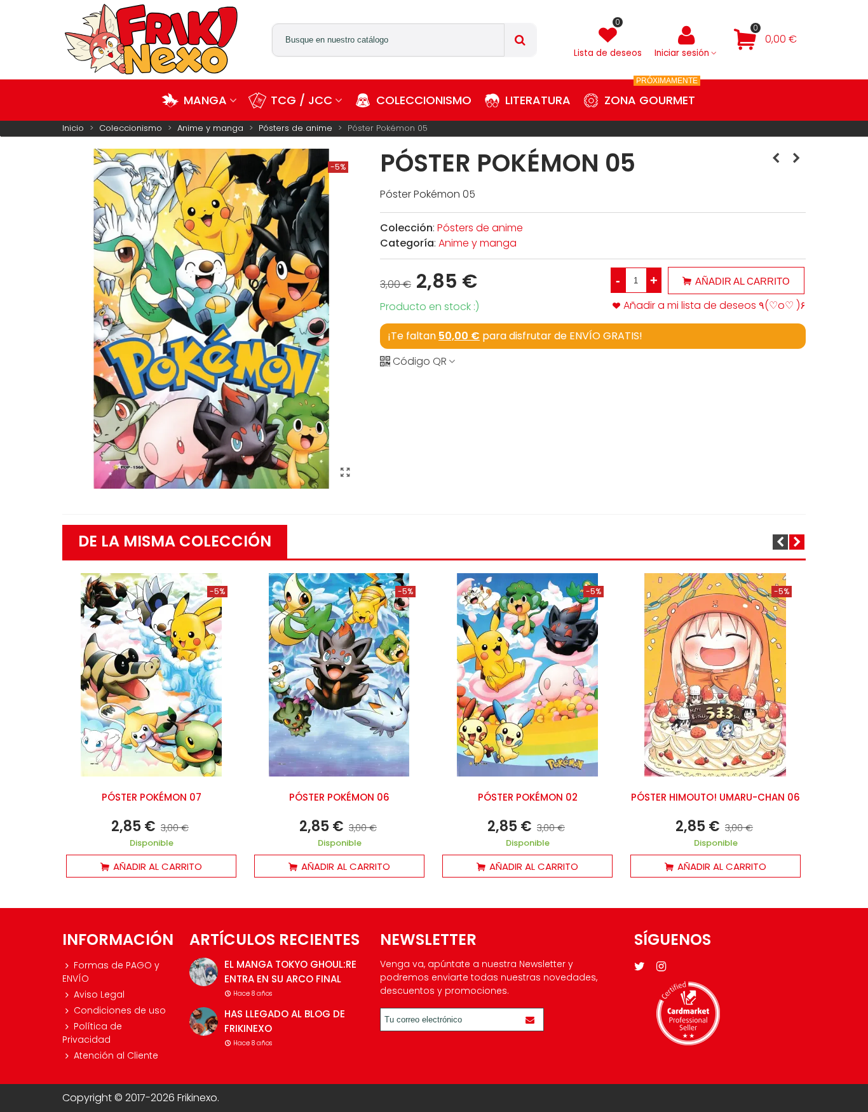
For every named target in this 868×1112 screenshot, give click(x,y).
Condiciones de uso (120, 1010)
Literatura (538, 100)
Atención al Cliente (116, 1055)
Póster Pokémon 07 (151, 797)
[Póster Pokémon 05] (345, 472)
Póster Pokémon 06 (339, 797)
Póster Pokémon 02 (528, 797)
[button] (780, 542)
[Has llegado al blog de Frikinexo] (203, 1021)
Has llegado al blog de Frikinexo (284, 1021)
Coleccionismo (423, 100)
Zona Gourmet (651, 93)
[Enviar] (531, 1019)
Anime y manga (477, 243)
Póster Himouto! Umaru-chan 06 (715, 797)
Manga (205, 100)
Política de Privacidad (92, 1033)
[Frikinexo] (151, 39)
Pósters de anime (480, 227)
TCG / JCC (301, 100)
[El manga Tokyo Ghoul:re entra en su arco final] (203, 972)
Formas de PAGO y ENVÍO (110, 972)
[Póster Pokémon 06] (796, 158)
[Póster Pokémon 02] (775, 158)
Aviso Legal (99, 994)
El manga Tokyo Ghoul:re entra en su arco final (290, 972)
